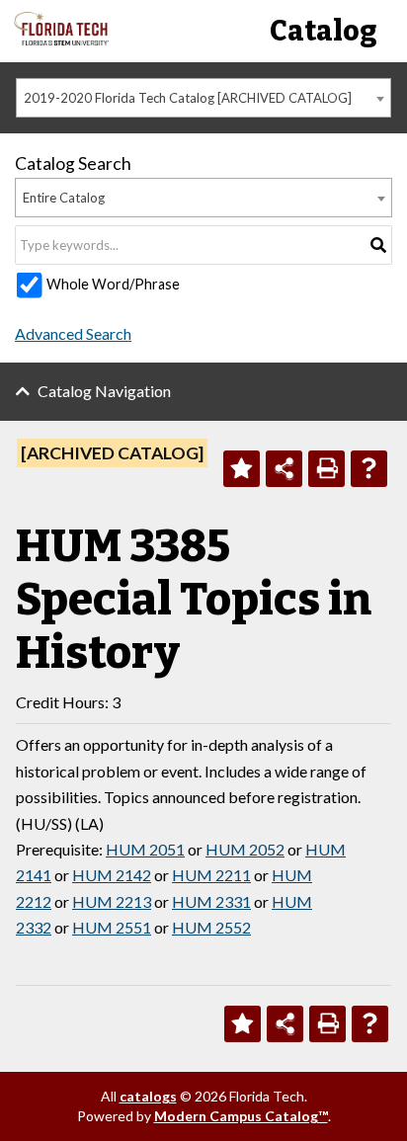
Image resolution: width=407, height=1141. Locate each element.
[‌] (61, 40)
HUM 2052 (245, 849)
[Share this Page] (284, 468)
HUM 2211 (211, 874)
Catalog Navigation (104, 390)
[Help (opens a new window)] (369, 468)
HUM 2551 (111, 927)
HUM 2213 (111, 901)
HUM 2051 (145, 849)
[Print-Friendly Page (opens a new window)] (326, 468)
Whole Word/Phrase (113, 284)
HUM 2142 (111, 874)
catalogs (148, 1096)
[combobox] (203, 98)
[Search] (378, 245)
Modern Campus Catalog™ (241, 1115)
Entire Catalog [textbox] (64, 197)
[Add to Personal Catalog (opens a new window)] (241, 468)
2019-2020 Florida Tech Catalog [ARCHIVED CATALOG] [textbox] (188, 98)
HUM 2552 (211, 927)
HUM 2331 (211, 901)
